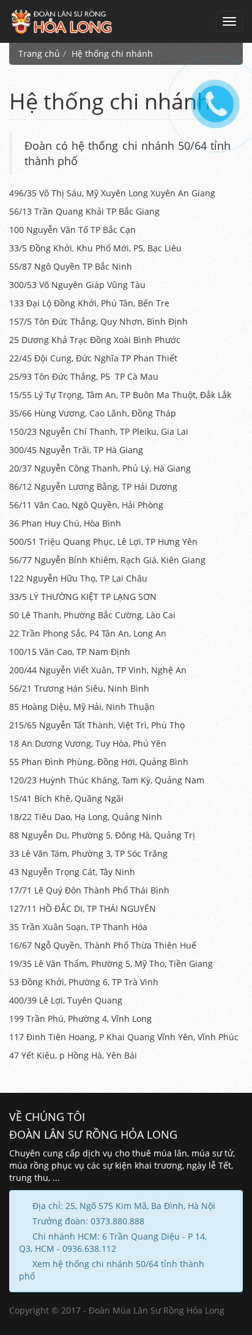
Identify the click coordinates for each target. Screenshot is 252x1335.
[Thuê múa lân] (213, 101)
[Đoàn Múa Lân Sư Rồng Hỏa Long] (62, 21)
